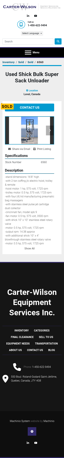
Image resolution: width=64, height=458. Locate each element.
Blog (51, 350)
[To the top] (32, 431)
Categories (42, 330)
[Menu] (28, 52)
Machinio (48, 421)
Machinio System (20, 421)
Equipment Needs (18, 343)
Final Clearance (22, 337)
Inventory (21, 330)
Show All (29, 248)
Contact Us (29, 107)
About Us (15, 350)
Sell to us (46, 337)
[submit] (58, 41)
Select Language (30, 33)
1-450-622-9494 (37, 25)
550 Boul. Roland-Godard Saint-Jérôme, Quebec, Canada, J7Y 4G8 (34, 378)
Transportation (46, 343)
